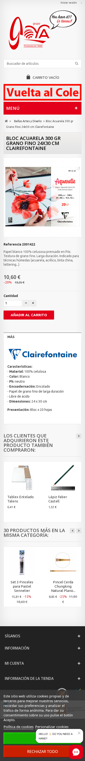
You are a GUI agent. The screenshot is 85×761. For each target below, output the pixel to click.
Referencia (12, 244)
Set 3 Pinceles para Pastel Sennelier (22, 586)
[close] (79, 733)
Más (11, 337)
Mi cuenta (14, 663)
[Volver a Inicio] (6, 121)
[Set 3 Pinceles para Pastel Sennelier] (22, 562)
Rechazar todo (42, 751)
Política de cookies (19, 726)
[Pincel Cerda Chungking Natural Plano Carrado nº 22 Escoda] (63, 562)
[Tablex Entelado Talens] (22, 477)
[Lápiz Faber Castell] (63, 477)
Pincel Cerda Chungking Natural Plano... (63, 586)
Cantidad (11, 296)
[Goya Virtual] (42, 30)
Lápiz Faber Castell (57, 499)
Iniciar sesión (69, 2)
